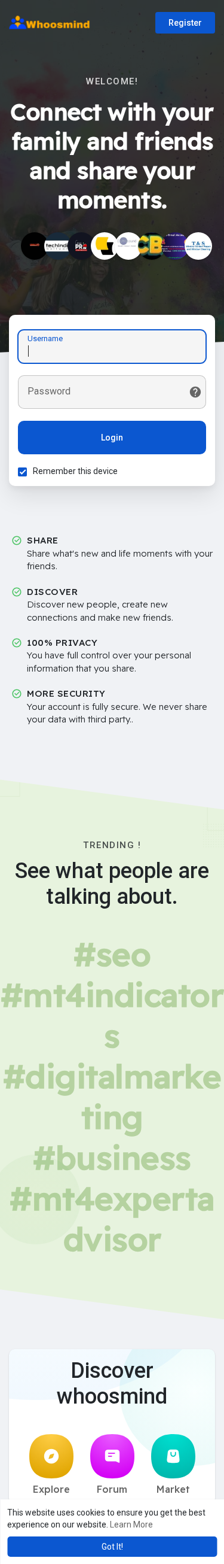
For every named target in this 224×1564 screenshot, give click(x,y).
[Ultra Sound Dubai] (128, 246)
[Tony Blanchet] (198, 246)
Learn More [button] (131, 1524)
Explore (51, 1489)
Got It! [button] (112, 1546)
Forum (112, 1489)
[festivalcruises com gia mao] (34, 246)
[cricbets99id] (151, 246)
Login (112, 437)
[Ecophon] (104, 246)
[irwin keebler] (175, 246)
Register (185, 23)
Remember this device (75, 471)
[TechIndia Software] (58, 246)
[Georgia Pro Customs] (81, 246)
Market (173, 1489)
